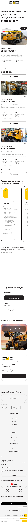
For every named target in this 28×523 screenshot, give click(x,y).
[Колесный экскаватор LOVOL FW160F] (14, 37)
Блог (14, 426)
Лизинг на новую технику (9, 202)
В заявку (15, 76)
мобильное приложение (16, 402)
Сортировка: (5, 28)
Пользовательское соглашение (14, 513)
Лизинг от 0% (14, 437)
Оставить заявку (14, 376)
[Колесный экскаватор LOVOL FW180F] (14, 88)
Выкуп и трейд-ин (14, 443)
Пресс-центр (14, 424)
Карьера (14, 446)
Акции (14, 440)
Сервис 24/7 (14, 418)
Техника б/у (14, 415)
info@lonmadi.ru (7, 305)
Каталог (3, 6)
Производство (14, 435)
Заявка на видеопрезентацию (14, 297)
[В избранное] (25, 46)
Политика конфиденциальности (14, 510)
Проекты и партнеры (14, 451)
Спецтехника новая (14, 413)
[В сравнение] (21, 46)
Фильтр (23, 28)
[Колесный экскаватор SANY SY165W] (14, 135)
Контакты (14, 421)
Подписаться (14, 503)
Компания (14, 432)
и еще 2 (14, 475)
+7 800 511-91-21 (4, 468)
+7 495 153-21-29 (5, 461)
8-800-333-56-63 (10, 303)
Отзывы (14, 448)
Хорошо (24, 520)
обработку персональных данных (22, 506)
